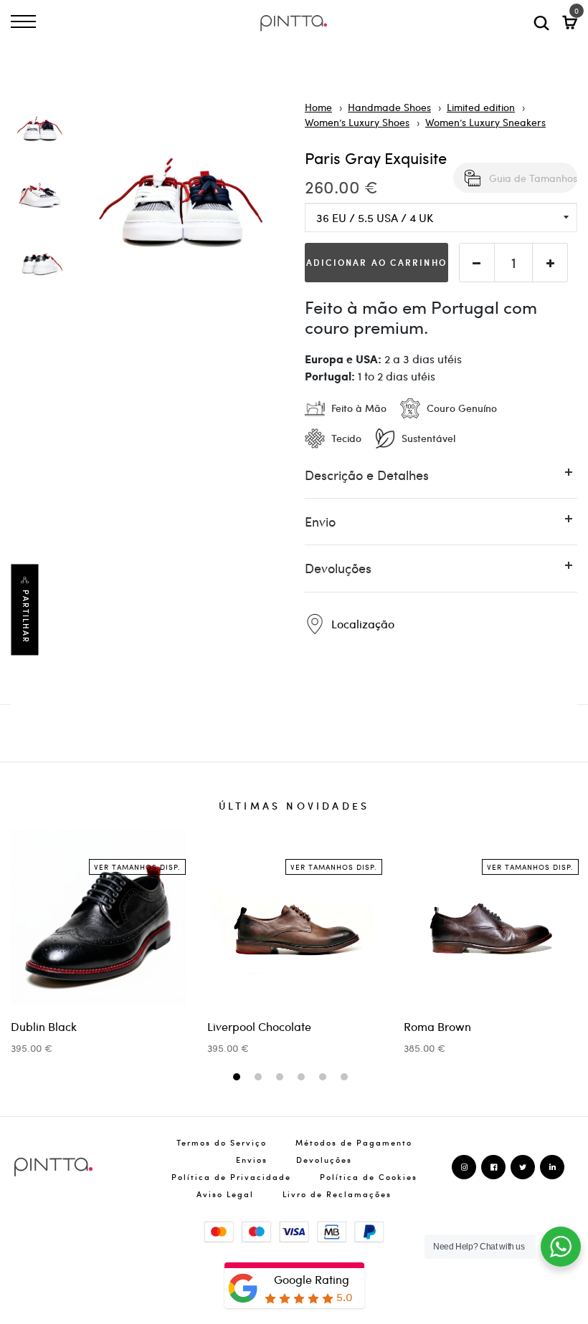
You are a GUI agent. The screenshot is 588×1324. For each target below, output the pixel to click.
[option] (40, 133)
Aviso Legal (225, 1194)
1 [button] (238, 1077)
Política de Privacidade (231, 1177)
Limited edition (481, 107)
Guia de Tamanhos (533, 178)
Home (318, 107)
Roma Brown (437, 1026)
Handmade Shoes (389, 107)
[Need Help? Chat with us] (561, 1247)
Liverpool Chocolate (259, 1026)
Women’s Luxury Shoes (357, 122)
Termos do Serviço (221, 1142)
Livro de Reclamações (337, 1194)
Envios (251, 1159)
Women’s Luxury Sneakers (485, 122)
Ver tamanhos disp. (137, 867)
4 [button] (303, 1077)
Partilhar (26, 616)
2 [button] (260, 1077)
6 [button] (346, 1077)
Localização (361, 623)
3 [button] (281, 1077)
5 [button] (324, 1077)
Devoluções (324, 1159)
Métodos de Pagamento (353, 1142)
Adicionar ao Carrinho (376, 262)
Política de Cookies (368, 1177)
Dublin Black (44, 1026)
